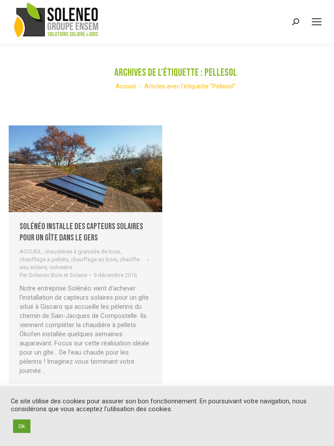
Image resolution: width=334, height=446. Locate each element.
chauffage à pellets (44, 259)
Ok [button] (21, 426)
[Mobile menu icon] (316, 21)
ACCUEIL (31, 251)
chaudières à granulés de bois (82, 251)
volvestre (61, 267)
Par (53, 275)
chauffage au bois (94, 259)
